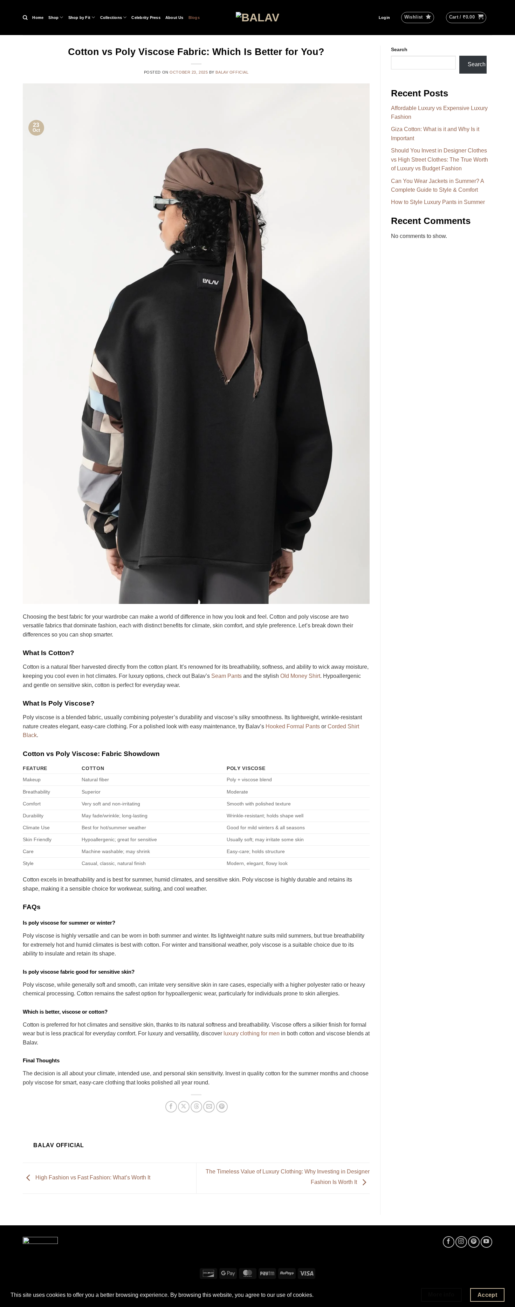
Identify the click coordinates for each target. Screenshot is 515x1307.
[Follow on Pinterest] (474, 1242)
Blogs (194, 17)
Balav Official (231, 72)
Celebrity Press (145, 17)
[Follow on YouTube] (486, 1242)
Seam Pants (226, 676)
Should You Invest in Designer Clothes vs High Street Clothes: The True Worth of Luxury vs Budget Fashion (439, 159)
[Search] (25, 17)
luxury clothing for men (252, 1033)
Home (37, 17)
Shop (53, 17)
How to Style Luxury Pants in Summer (438, 202)
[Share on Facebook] (171, 1106)
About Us (174, 17)
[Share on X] (184, 1106)
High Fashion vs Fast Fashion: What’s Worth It (92, 1178)
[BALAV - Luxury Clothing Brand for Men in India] (258, 17)
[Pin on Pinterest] (222, 1106)
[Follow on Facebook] (448, 1242)
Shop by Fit (79, 17)
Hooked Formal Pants (293, 726)
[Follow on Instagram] (461, 1242)
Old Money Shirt (300, 676)
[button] (384, 17)
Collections (111, 17)
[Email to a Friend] (209, 1106)
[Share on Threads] (196, 1106)
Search (399, 49)
